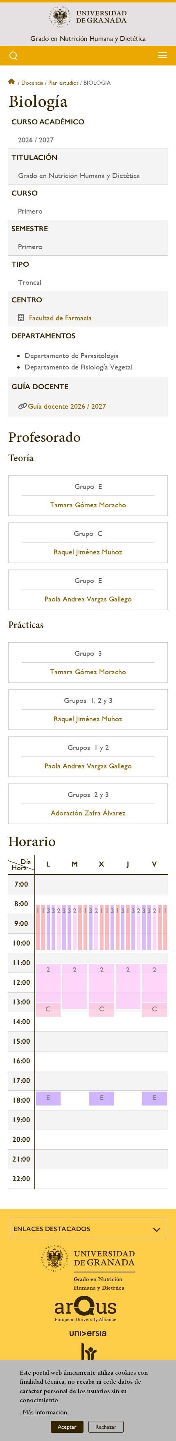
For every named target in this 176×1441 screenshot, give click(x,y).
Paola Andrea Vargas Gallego (88, 599)
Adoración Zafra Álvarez (88, 813)
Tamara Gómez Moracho (88, 505)
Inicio (12, 83)
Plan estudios (63, 82)
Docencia (32, 82)
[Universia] (88, 1333)
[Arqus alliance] (85, 1309)
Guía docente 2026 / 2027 (67, 406)
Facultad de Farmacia (60, 317)
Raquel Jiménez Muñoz (88, 552)
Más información (45, 1412)
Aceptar (67, 1426)
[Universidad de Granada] (88, 17)
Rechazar (106, 1426)
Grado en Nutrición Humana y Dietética (88, 38)
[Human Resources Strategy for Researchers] (88, 1355)
